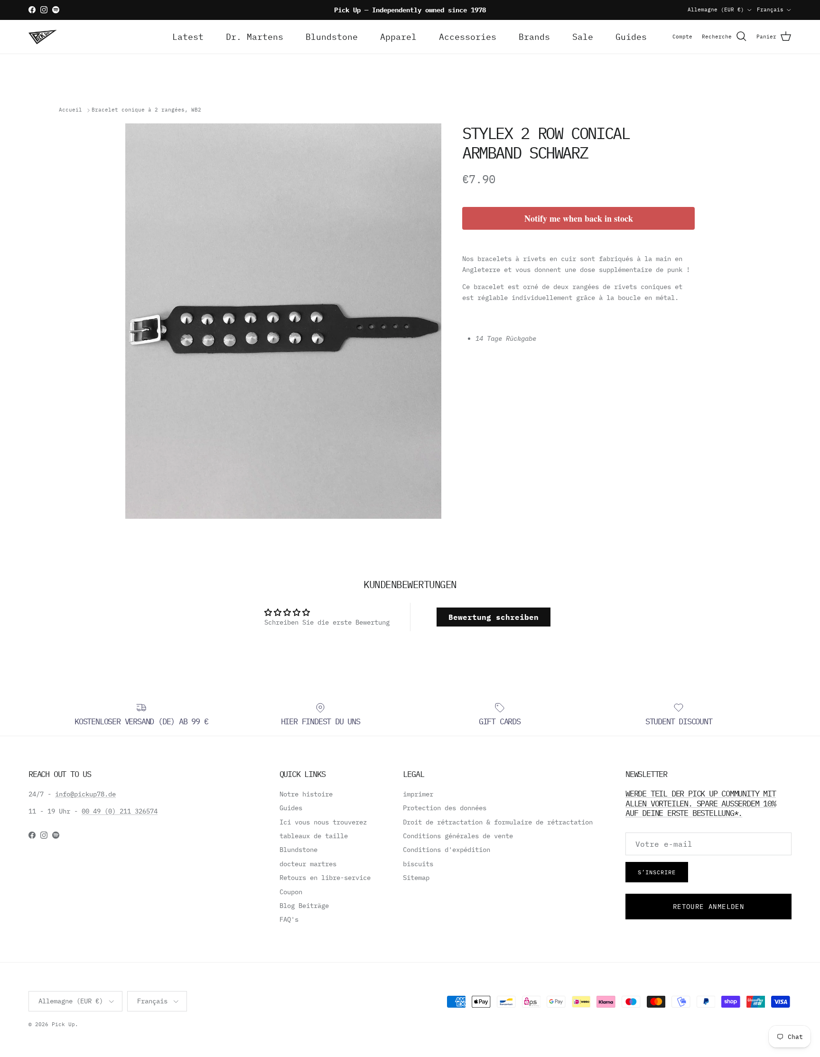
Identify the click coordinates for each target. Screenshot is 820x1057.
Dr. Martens (254, 36)
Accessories (467, 36)
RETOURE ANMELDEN (708, 906)
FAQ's (289, 919)
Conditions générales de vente (458, 836)
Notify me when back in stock (578, 218)
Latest (188, 36)
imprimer (418, 794)
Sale (582, 36)
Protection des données (444, 808)
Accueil (70, 110)
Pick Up (63, 1024)
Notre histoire (306, 794)
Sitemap (416, 877)
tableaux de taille (314, 836)
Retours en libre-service (325, 877)
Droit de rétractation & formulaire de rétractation (498, 822)
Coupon (291, 892)
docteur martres (308, 864)
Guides (631, 36)
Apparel (398, 36)
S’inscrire (657, 872)
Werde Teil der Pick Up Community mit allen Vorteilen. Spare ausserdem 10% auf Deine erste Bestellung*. (700, 803)
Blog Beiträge (304, 905)
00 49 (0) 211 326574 (120, 811)
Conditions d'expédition (446, 849)
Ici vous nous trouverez (323, 822)
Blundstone (332, 36)
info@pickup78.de (85, 794)
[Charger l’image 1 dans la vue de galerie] (283, 321)
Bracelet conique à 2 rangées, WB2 (146, 110)
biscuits (418, 864)
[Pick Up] (42, 36)
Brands (534, 36)
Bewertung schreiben (493, 617)
